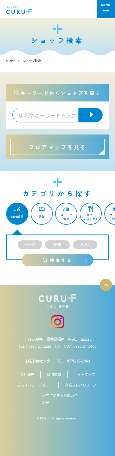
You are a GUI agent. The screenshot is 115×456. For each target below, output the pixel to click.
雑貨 (42, 217)
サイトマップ (84, 374)
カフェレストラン (90, 217)
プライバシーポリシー (34, 385)
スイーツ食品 (66, 217)
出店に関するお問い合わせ (60, 399)
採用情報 (54, 374)
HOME (10, 60)
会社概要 (27, 374)
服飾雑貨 (17, 217)
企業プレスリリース (80, 385)
